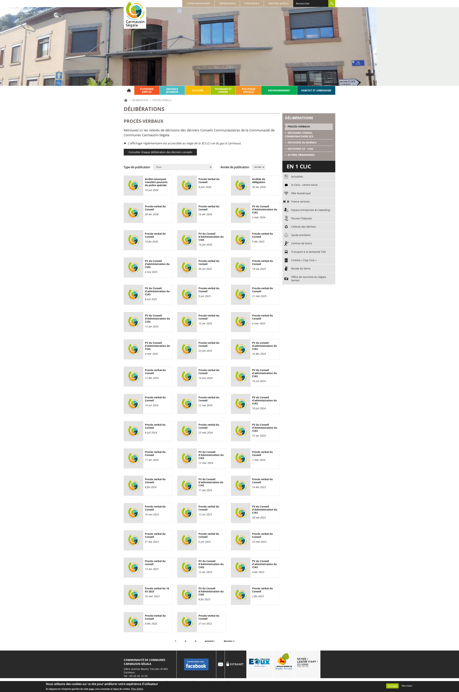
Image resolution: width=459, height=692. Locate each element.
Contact (220, 664)
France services (300, 201)
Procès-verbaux (299, 126)
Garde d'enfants (301, 235)
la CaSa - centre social (304, 185)
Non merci (407, 686)
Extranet (237, 664)
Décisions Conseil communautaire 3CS (299, 134)
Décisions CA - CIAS (300, 148)
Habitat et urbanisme (316, 90)
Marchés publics (278, 3)
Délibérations (227, 3)
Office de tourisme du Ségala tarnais (308, 278)
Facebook (196, 664)
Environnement (279, 90)
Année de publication (235, 167)
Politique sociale (248, 90)
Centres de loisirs (301, 243)
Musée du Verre (300, 268)
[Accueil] (135, 14)
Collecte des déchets (303, 226)
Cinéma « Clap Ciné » (303, 260)
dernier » (229, 641)
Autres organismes (301, 155)
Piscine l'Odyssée (301, 218)
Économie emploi (147, 90)
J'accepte (392, 686)
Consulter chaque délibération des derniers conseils (160, 152)
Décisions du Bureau (302, 142)
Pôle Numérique (301, 193)
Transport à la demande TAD (308, 251)
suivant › (210, 641)
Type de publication (137, 167)
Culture (197, 90)
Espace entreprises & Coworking (310, 210)
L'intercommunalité (198, 3)
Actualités (297, 176)
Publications (252, 3)
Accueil (129, 90)
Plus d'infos (137, 689)
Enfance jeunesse (172, 90)
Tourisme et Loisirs (223, 90)
